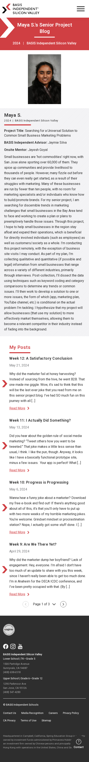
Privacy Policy (71, 713)
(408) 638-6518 (11, 672)
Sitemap (46, 720)
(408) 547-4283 (11, 692)
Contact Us (9, 713)
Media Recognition (32, 713)
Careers (53, 713)
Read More (17, 408)
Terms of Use (28, 720)
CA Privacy (9, 720)
